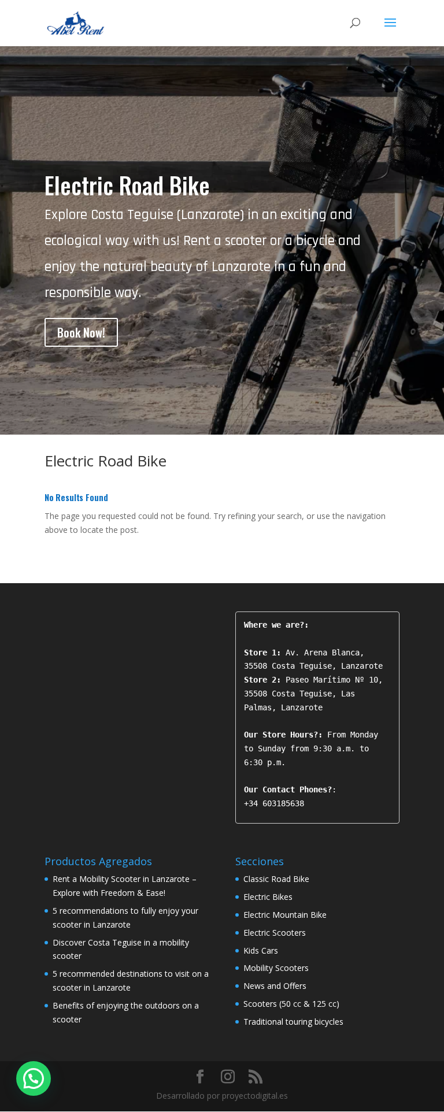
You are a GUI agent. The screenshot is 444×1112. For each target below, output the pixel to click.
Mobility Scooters (276, 967)
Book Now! (81, 332)
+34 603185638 (274, 803)
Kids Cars (260, 950)
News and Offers (274, 985)
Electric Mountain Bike (285, 914)
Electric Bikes (268, 896)
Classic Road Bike (276, 878)
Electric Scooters (274, 932)
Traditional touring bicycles (293, 1021)
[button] (33, 1078)
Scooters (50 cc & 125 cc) (291, 1003)
